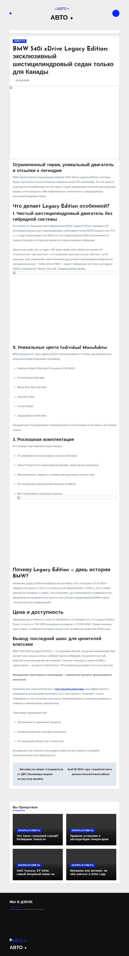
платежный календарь (69, 689)
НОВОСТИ (19, 41)
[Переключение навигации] (10, 13)
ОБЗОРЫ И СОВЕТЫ (29, 830)
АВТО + (61, 18)
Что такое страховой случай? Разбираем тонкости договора (37, 839)
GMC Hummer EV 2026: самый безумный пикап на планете (35, 874)
